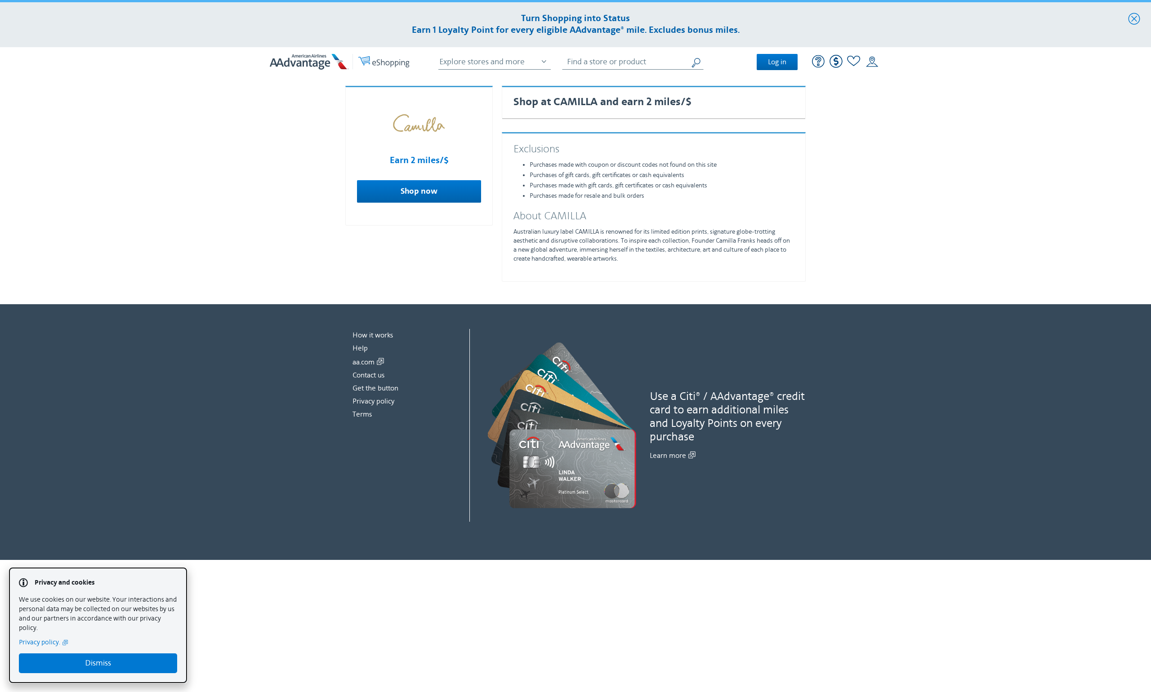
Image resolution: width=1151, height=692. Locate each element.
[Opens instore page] (872, 62)
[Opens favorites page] (854, 62)
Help (360, 348)
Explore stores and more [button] (482, 62)
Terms (362, 414)
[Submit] (697, 62)
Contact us (368, 375)
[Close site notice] (1134, 19)
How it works (372, 335)
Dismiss (98, 663)
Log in (777, 62)
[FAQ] (818, 62)
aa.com (363, 362)
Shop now (419, 191)
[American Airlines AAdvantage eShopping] (339, 62)
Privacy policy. (39, 642)
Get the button (375, 388)
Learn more (668, 456)
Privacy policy (373, 401)
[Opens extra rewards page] (836, 66)
